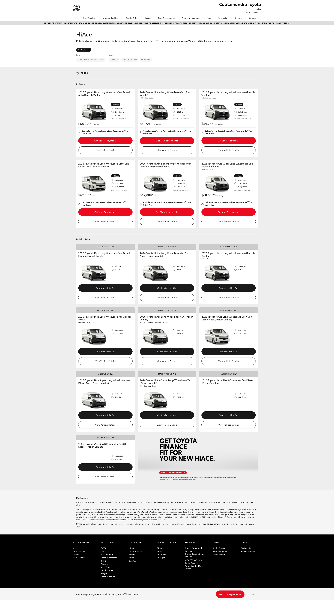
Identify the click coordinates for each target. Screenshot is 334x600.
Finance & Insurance (191, 18)
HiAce (131, 557)
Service (148, 18)
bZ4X (103, 551)
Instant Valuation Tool (194, 559)
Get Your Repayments (105, 140)
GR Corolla (161, 554)
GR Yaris (160, 548)
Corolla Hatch (79, 551)
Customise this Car (105, 287)
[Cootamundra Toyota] (76, 8)
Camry (76, 554)
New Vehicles (89, 18)
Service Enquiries (220, 551)
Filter (84, 73)
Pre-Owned (190, 542)
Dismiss (254, 594)
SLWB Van (145, 59)
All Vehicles (84, 49)
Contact (252, 18)
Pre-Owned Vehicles (110, 18)
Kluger (104, 573)
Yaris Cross (106, 567)
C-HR (103, 560)
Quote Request (191, 563)
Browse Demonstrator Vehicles (194, 555)
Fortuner (105, 564)
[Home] (75, 18)
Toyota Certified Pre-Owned (194, 567)
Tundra (132, 554)
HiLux (131, 548)
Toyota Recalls (219, 554)
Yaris (75, 548)
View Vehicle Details (105, 150)
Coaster (132, 560)
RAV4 (103, 548)
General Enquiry (248, 551)
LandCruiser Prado (109, 557)
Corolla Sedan (79, 557)
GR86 (159, 551)
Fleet (209, 18)
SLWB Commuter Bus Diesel (91, 59)
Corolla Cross (107, 570)
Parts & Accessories (166, 18)
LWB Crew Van (130, 59)
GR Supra (161, 557)
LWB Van (114, 59)
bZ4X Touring (107, 554)
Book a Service (219, 548)
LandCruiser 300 (108, 576)
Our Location (246, 548)
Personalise (223, 18)
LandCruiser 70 (135, 551)
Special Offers (132, 18)
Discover (238, 18)
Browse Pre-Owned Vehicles (193, 549)
